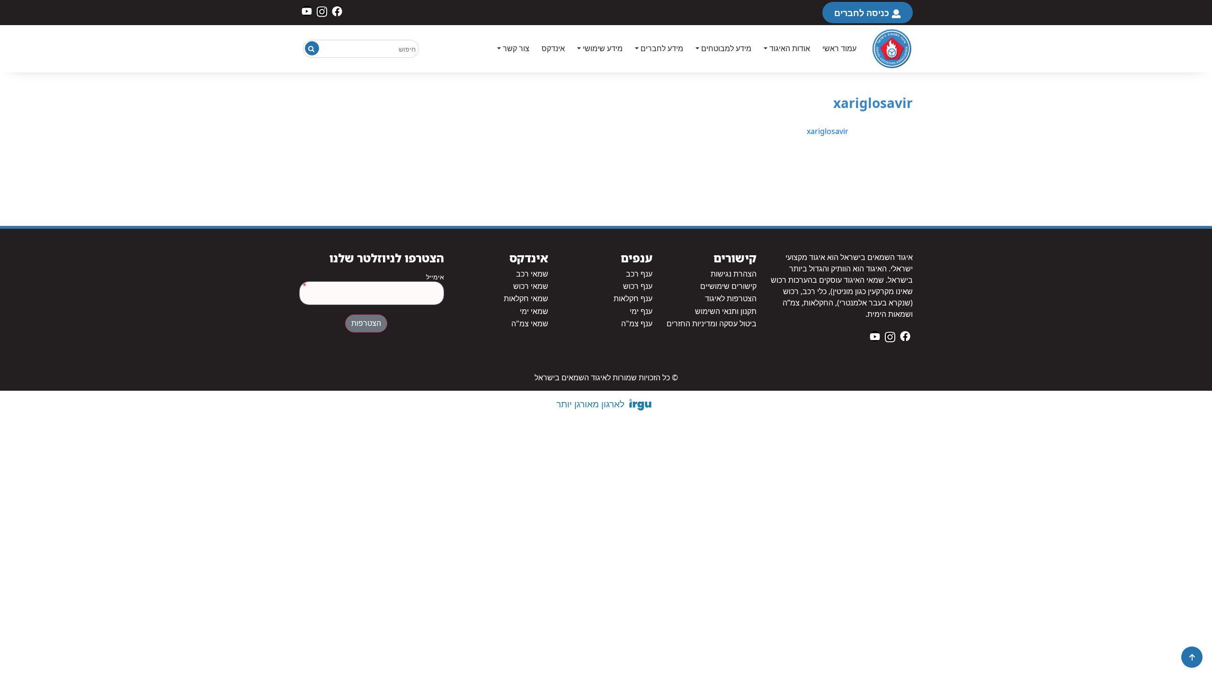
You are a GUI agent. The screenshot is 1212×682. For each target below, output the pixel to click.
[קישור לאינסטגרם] (322, 11)
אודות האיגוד (789, 49)
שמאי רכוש (530, 286)
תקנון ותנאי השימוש (726, 311)
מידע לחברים (662, 49)
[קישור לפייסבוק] (337, 11)
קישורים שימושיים (728, 286)
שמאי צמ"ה (529, 324)
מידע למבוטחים (726, 49)
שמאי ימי (534, 311)
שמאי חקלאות (526, 299)
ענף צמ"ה (636, 324)
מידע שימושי (603, 49)
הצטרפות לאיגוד (731, 299)
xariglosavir (827, 131)
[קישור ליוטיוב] (307, 11)
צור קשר (516, 49)
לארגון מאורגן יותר (590, 404)
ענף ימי (641, 311)
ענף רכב (639, 274)
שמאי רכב (532, 274)
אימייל (435, 277)
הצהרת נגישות (734, 274)
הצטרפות (366, 323)
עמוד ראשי (839, 49)
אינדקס (553, 49)
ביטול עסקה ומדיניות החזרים (712, 324)
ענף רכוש (637, 286)
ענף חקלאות (633, 299)
